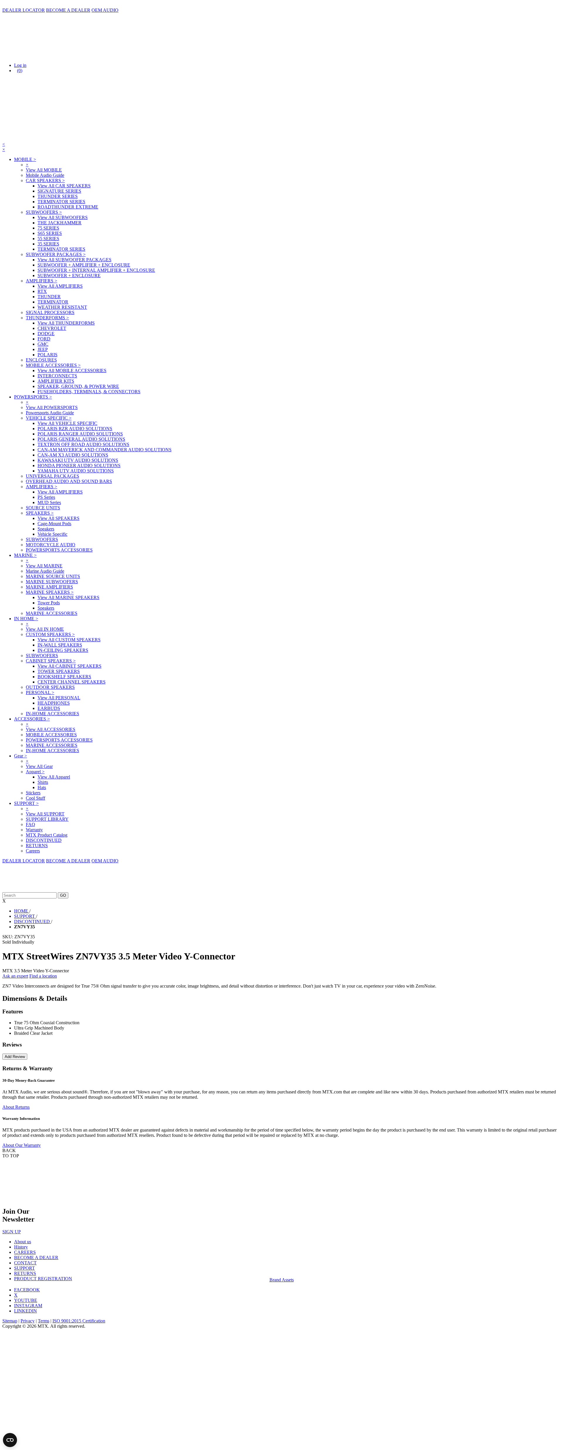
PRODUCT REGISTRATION (43, 1278)
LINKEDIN (25, 1310)
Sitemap (9, 1320)
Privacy (28, 1320)
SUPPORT (24, 1268)
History (21, 1246)
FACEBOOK (27, 1289)
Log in (20, 65)
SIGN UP (11, 1231)
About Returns (16, 1107)
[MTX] (61, 55)
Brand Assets (281, 1279)
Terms (43, 1320)
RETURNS (25, 1273)
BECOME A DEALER (68, 10)
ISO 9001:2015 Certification (78, 1320)
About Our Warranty (21, 1145)
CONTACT (25, 1262)
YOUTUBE (25, 1300)
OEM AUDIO (104, 10)
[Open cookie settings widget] (10, 1440)
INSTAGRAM (28, 1305)
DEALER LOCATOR (23, 10)
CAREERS (25, 1252)
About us (22, 1241)
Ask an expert (15, 976)
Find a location (43, 976)
